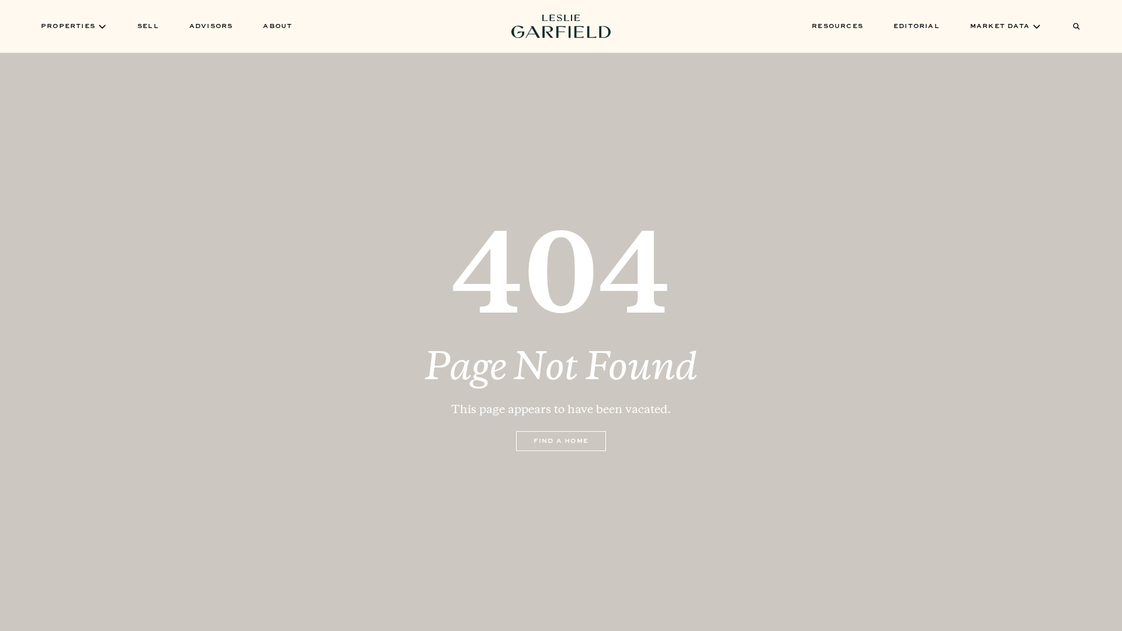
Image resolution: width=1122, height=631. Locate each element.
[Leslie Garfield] (561, 26)
